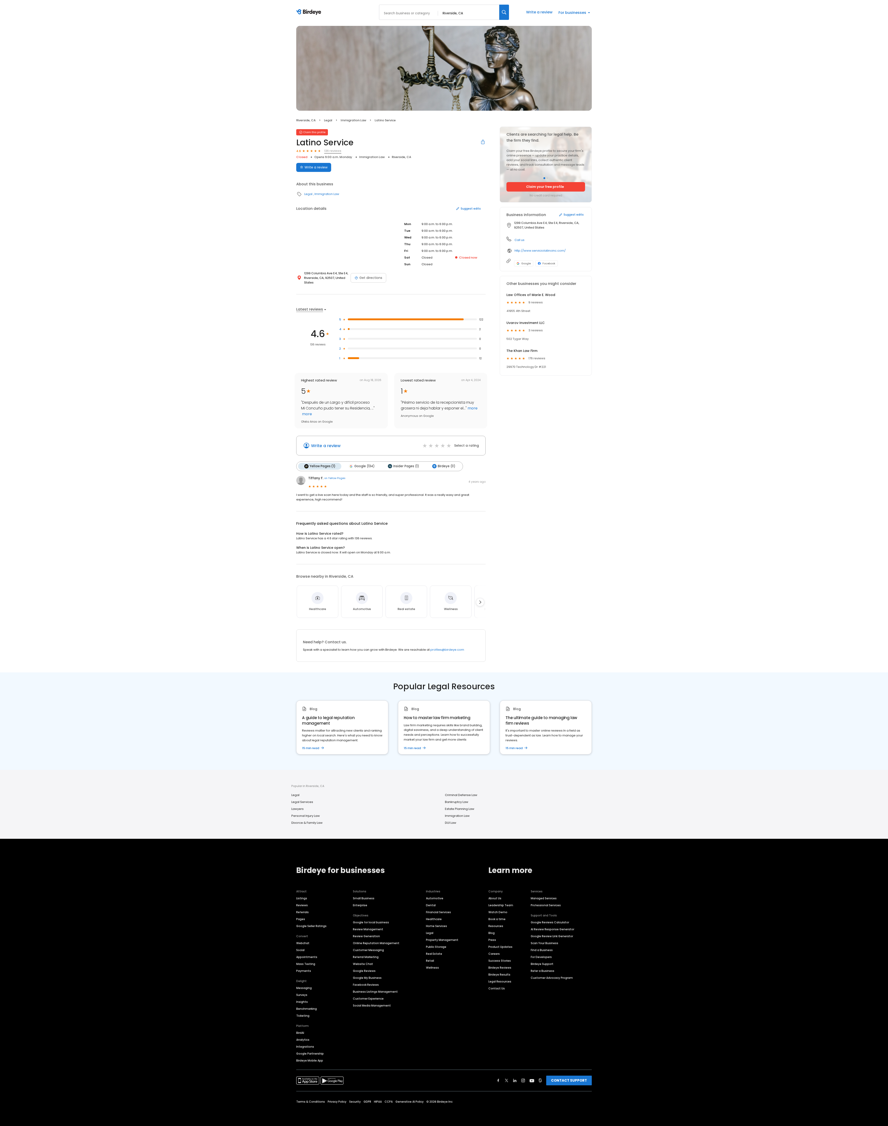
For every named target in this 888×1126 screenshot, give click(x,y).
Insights (302, 1002)
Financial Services (438, 912)
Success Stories (499, 961)
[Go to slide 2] (547, 178)
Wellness (432, 968)
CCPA (389, 1102)
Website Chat (363, 964)
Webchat (302, 943)
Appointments (306, 957)
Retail (430, 961)
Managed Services (544, 898)
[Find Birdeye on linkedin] (515, 1080)
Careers (494, 954)
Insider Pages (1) (406, 466)
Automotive (434, 898)
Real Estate (434, 954)
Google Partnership (310, 1054)
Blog (491, 933)
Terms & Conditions (310, 1102)
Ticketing (302, 1016)
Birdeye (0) (446, 466)
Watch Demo (497, 912)
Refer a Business (542, 971)
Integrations (305, 1047)
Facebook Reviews (366, 985)
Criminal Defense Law (461, 795)
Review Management (368, 929)
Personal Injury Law (305, 816)
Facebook (549, 263)
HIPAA (378, 1102)
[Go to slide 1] (544, 178)
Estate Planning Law (459, 809)
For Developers (541, 957)
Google (526, 263)
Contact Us (496, 988)
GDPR (367, 1102)
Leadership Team (500, 905)
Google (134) (364, 466)
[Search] (504, 12)
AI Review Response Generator (552, 929)
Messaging (304, 988)
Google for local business (371, 922)
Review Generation (366, 936)
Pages (300, 919)
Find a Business (542, 950)
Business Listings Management (375, 992)
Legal (328, 120)
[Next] (480, 602)
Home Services (436, 926)
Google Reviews (364, 971)
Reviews (302, 905)
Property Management (442, 940)
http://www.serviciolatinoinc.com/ (540, 250)
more (306, 414)
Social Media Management (372, 1005)
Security (355, 1102)
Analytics (302, 1040)
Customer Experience (368, 999)
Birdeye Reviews (499, 968)
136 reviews (332, 151)
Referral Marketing (366, 957)
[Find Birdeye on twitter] (506, 1080)
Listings (301, 898)
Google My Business (367, 978)
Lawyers (297, 809)
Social (300, 950)
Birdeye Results (499, 974)
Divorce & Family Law (307, 823)
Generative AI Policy (409, 1102)
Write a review (539, 12)
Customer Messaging (368, 950)
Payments (303, 971)
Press (492, 940)
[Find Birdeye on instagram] (523, 1080)
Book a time (497, 919)
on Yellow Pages (334, 478)
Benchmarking (306, 1009)
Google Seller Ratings (311, 926)
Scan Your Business (544, 943)
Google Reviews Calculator (550, 922)
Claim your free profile (545, 186)
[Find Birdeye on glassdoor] (540, 1080)
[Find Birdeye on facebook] (498, 1080)
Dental (431, 905)
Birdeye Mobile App (309, 1060)
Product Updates (500, 947)
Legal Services (302, 802)
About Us (494, 898)
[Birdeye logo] (309, 12)
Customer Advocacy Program (552, 978)
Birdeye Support (542, 964)
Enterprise (360, 905)
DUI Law (450, 823)
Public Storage (436, 947)
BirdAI (300, 1033)
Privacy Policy (337, 1102)
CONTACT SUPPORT (569, 1080)
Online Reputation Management (376, 943)
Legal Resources (499, 981)
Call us (519, 240)
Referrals (302, 912)
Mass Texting (305, 964)
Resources (495, 926)
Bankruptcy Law (456, 802)
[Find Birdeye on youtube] (532, 1080)
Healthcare (434, 919)
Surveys (301, 995)
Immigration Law (353, 120)
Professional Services (546, 905)
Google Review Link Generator (552, 936)
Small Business (363, 898)
